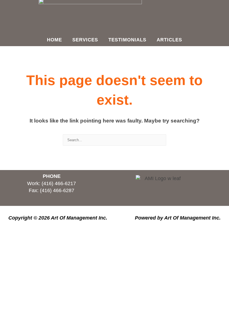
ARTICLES (169, 40)
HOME (54, 40)
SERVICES (85, 40)
